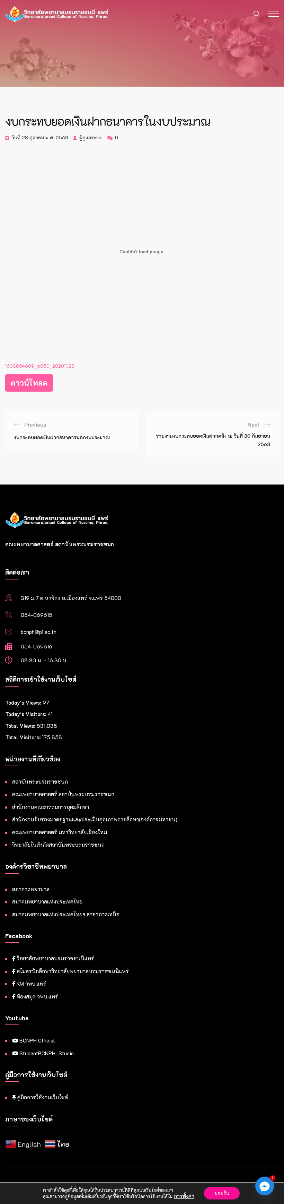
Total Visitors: (23, 737)
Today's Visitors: (26, 713)
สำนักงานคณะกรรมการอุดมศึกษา (50, 806)
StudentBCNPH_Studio (46, 1053)
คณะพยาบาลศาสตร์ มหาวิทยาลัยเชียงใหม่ (59, 832)
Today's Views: (24, 702)
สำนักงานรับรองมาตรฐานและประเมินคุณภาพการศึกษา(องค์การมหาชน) (94, 819)
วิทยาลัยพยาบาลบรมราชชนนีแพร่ (54, 958)
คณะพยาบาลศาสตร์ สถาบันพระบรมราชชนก (63, 794)
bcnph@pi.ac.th (38, 631)
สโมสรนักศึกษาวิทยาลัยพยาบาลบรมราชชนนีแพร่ (72, 971)
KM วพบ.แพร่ (30, 983)
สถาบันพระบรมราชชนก (40, 781)
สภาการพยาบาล (31, 888)
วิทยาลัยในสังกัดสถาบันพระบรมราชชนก (58, 844)
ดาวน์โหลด (29, 383)
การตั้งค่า (184, 1196)
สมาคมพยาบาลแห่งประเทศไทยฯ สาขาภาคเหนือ (65, 914)
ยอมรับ (221, 1193)
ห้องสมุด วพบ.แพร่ (36, 996)
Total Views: (21, 725)
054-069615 (36, 614)
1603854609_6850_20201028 (39, 366)
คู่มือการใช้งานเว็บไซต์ (42, 1097)
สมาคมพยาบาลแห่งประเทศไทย (47, 901)
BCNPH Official (36, 1040)
